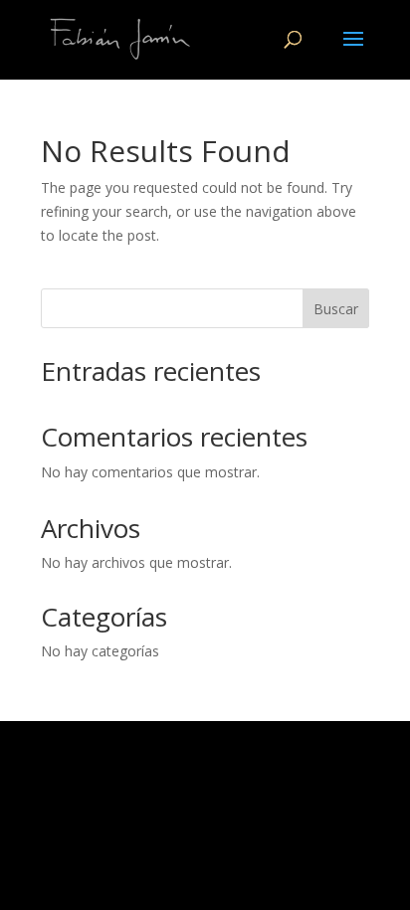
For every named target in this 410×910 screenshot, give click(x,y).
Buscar (335, 308)
